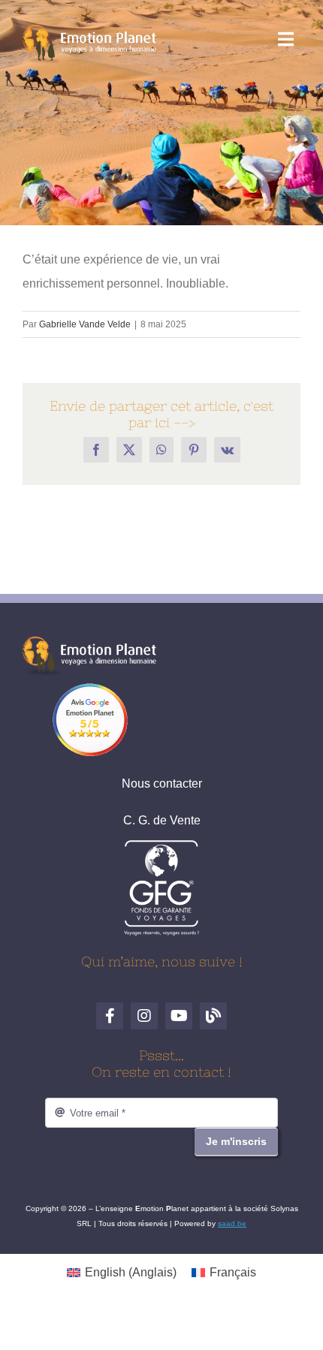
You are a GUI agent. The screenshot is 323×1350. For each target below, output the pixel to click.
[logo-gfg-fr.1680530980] (161, 845)
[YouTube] (178, 1015)
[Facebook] (109, 1015)
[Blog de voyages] (213, 1015)
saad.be (232, 1223)
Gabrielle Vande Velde (85, 324)
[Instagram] (144, 1015)
